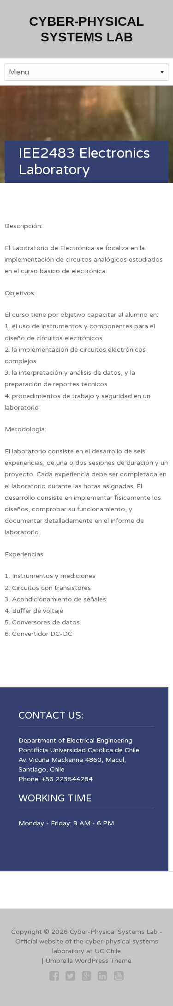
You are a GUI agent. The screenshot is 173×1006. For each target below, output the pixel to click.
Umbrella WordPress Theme (88, 961)
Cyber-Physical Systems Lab (114, 932)
